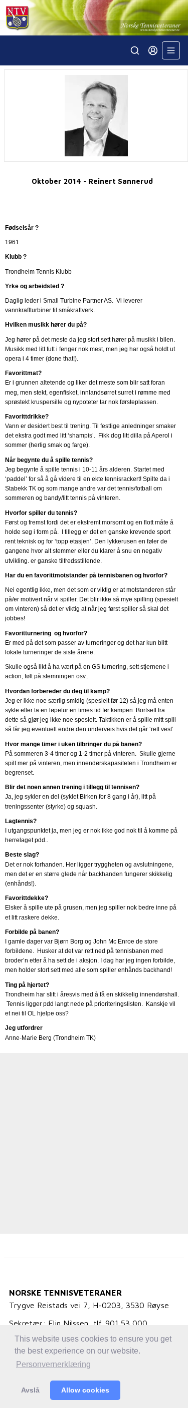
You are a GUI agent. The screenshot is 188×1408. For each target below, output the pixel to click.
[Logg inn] (153, 50)
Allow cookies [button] (85, 1390)
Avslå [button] (30, 1390)
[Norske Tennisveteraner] (94, 17)
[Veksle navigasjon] (171, 50)
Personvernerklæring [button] (53, 1364)
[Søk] (135, 50)
